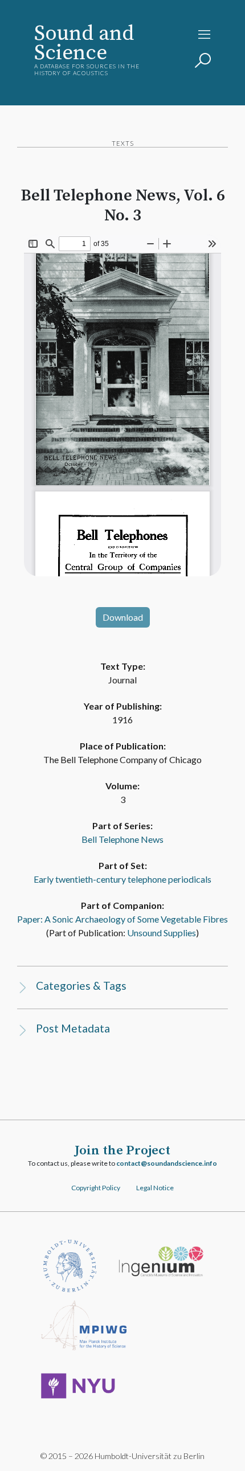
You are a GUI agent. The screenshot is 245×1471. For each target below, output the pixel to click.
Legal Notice (155, 1187)
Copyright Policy (95, 1187)
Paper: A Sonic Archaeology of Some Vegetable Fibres (122, 918)
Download (123, 617)
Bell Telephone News (122, 839)
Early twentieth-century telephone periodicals (122, 879)
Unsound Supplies (161, 932)
